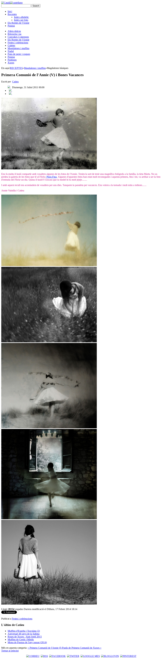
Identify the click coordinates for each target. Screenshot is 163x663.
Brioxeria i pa (14, 34)
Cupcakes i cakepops (18, 37)
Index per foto (21, 20)
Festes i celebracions (18, 42)
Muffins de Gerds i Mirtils (21, 639)
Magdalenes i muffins (18, 48)
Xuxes (11, 62)
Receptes (12, 14)
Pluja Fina (51, 176)
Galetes (11, 45)
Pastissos (12, 59)
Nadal (11, 51)
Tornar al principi (10, 650)
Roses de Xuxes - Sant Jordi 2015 (25, 636)
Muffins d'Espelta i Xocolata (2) (24, 631)
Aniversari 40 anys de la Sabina (23, 633)
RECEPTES (16, 68)
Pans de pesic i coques (19, 54)
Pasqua (11, 25)
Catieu (15, 81)
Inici (10, 11)
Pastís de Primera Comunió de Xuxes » (81, 647)
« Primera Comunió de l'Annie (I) (45, 647)
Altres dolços (14, 31)
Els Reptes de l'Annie (18, 22)
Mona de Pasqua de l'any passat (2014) (27, 642)
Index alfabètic (21, 17)
